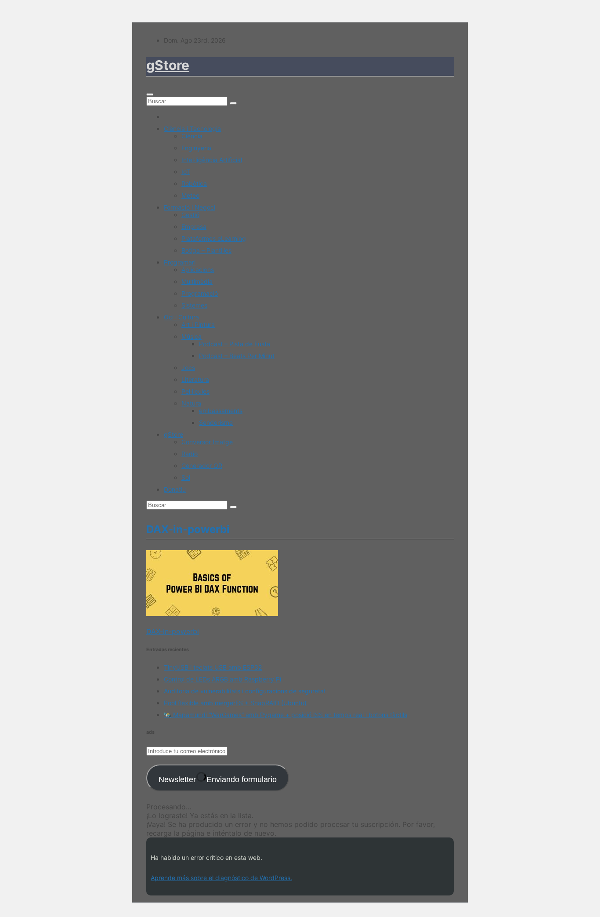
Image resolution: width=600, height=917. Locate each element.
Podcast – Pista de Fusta (234, 344)
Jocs (188, 367)
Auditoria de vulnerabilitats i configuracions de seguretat (245, 691)
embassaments (220, 410)
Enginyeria (196, 148)
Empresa (193, 226)
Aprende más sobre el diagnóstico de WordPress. (221, 877)
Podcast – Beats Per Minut (237, 355)
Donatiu (175, 489)
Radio (189, 453)
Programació (199, 293)
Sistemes (194, 305)
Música (191, 336)
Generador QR (201, 465)
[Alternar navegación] (149, 94)
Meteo (190, 195)
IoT (185, 171)
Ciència (191, 136)
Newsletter (218, 779)
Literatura (195, 379)
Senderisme (216, 422)
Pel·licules (195, 391)
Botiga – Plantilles (206, 250)
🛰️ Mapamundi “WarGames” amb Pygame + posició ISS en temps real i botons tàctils (285, 714)
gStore (167, 65)
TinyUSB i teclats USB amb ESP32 (213, 667)
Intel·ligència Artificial (211, 159)
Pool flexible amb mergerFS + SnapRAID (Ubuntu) (235, 703)
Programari (179, 262)
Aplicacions (197, 269)
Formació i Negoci (189, 207)
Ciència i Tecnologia (192, 128)
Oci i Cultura (181, 317)
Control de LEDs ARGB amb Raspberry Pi (222, 679)
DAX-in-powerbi (172, 631)
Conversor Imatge (207, 442)
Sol (185, 477)
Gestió (190, 214)
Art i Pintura (198, 324)
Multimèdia (197, 281)
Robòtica (194, 183)
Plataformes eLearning (213, 238)
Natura (191, 403)
